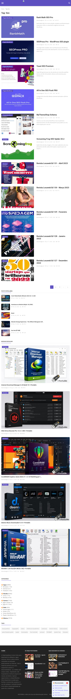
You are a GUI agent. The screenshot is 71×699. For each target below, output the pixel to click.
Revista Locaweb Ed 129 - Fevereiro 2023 (52, 213)
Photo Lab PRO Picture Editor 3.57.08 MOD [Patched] (39, 675)
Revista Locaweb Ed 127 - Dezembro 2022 (52, 262)
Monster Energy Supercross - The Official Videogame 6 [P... (27, 322)
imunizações (24, 632)
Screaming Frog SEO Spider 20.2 (50, 139)
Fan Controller (33, 632)
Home (2, 9)
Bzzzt (12, 313)
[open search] (69, 3)
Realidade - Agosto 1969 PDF (40, 656)
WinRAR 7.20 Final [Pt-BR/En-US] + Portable (16, 568)
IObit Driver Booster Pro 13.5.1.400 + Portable (16, 431)
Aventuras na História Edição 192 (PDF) (22, 304)
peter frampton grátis (7, 632)
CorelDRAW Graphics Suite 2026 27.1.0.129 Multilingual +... (21, 477)
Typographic (15, 628)
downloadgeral (40, 20)
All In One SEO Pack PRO (47, 90)
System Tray (57, 632)
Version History (53, 628)
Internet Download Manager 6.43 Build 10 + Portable (18, 385)
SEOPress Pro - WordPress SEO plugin (53, 42)
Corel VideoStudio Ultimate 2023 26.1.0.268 (23, 296)
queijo (17, 632)
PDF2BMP (49, 632)
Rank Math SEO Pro (45, 17)
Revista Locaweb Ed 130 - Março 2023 (53, 188)
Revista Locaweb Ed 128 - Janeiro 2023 (51, 237)
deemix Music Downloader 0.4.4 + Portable (15, 523)
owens (22, 628)
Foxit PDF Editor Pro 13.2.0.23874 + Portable (63, 672)
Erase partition (6, 628)
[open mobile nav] (2, 3)
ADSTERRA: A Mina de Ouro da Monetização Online (33, 694)
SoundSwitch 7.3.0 (40, 663)
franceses (65, 632)
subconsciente (63, 628)
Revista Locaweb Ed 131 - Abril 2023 (52, 163)
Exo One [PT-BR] (15, 330)
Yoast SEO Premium (45, 66)
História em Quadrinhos (33, 628)
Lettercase (44, 628)
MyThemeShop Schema (47, 115)
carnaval (42, 632)
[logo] (35, 3)
